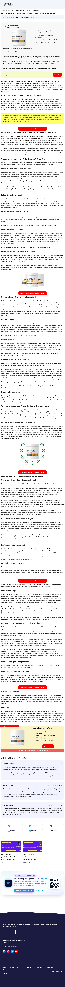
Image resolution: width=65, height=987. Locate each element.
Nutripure (5, 942)
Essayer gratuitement (23, 890)
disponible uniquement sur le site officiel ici (39, 109)
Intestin (22, 10)
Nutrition (8, 10)
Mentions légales (57, 971)
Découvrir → (39, 890)
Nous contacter (9, 932)
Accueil (3, 10)
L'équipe (39, 967)
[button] (56, 4)
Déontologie (31, 967)
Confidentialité (49, 967)
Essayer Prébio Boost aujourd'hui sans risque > (32, 128)
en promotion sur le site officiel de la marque (49, 87)
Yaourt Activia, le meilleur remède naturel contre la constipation (31, 856)
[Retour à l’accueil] (8, 4)
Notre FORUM (7, 973)
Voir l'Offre (57, 75)
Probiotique (15, 10)
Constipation (28, 10)
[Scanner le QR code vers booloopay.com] (54, 883)
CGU (58, 967)
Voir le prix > (48, 746)
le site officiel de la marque (15, 667)
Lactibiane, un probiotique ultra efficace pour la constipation (9, 856)
